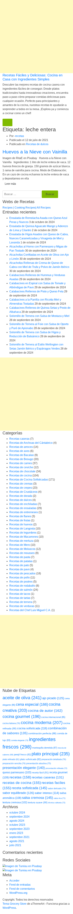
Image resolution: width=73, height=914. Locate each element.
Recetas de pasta (19, 557)
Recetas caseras (19, 438)
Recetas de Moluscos (22, 548)
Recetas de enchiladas (23, 504)
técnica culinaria (56, 803)
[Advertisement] (36, 36)
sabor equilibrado (18, 793)
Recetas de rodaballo (22, 585)
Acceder (14, 880)
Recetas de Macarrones (23, 536)
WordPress (9, 907)
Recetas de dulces (37, 144)
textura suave (38, 802)
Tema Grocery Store (14, 903)
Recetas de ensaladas (22, 508)
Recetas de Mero (19, 544)
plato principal (51, 753)
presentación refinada (56, 768)
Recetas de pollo (19, 577)
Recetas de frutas (19, 520)
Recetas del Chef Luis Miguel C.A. (30, 610)
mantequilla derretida (44, 747)
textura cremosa (15, 802)
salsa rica (60, 798)
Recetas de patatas (21, 561)
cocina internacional (53, 717)
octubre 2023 (17, 824)
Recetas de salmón (21, 589)
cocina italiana (11, 723)
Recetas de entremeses (23, 512)
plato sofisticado (30, 759)
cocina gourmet (22, 716)
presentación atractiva (38, 763)
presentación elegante (24, 768)
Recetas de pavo (19, 569)
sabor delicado (57, 788)
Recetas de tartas (19, 597)
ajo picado (53, 698)
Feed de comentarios (22, 888)
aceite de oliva (22, 697)
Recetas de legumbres (22, 532)
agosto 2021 (16, 841)
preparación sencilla (14, 763)
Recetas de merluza (21, 540)
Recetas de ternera (20, 602)
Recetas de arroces (21, 446)
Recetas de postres (21, 581)
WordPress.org (18, 892)
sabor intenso (47, 793)
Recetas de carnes (20, 463)
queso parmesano (17, 772)
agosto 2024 (16, 820)
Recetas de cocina (20, 475)
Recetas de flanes (20, 516)
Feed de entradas (20, 884)
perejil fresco (22, 754)
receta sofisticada (29, 788)
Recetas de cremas (21, 483)
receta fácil (40, 772)
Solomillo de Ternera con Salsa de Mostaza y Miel (39, 315)
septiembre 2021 (19, 837)
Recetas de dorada (20, 495)
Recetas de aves (19, 451)
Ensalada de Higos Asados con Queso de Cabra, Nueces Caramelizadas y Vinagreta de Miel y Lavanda (38, 238)
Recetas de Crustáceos (23, 491)
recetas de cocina (22, 783)
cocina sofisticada (32, 728)
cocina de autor (45, 711)
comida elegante (19, 740)
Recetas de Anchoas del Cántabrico (31, 442)
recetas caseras (48, 777)
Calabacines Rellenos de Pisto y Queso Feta (36, 291)
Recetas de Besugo (21, 459)
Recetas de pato (19, 565)
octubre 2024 (17, 812)
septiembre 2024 (19, 816)
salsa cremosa (37, 798)
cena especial (32, 704)
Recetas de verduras (21, 606)
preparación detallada (53, 759)
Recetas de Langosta (22, 528)
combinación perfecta (42, 733)
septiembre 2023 (19, 828)
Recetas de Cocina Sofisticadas (28, 479)
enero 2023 (16, 833)
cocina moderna (41, 722)
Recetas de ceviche (21, 467)
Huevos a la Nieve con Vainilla (35, 151)
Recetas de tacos (19, 593)
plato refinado (11, 759)
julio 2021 (15, 845)
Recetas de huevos (21, 524)
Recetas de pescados (22, 573)
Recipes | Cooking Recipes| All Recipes (27, 207)
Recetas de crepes (20, 487)
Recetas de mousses (22, 553)
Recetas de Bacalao (21, 455)
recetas (19, 136)
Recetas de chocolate (22, 471)
